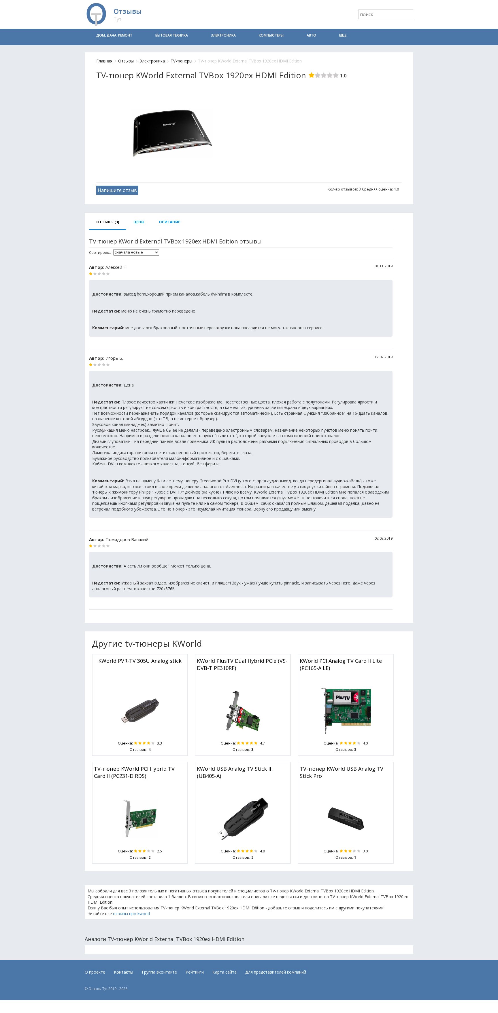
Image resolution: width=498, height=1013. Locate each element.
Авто (311, 35)
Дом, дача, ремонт (114, 35)
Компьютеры (271, 35)
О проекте (95, 972)
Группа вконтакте (159, 972)
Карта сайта (224, 972)
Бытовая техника (171, 35)
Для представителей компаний (275, 972)
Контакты (123, 972)
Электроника (223, 35)
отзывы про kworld (131, 913)
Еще (342, 35)
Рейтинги (195, 972)
